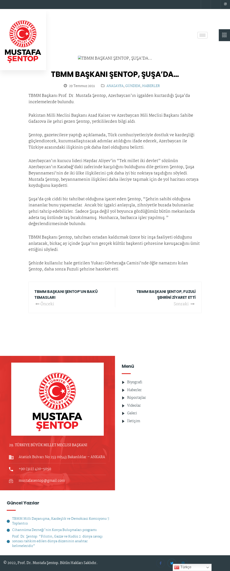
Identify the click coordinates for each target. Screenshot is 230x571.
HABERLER (151, 86)
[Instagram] (225, 4)
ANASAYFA (115, 86)
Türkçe (185, 567)
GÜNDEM (132, 86)
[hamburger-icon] (202, 35)
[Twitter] (215, 4)
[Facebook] (205, 4)
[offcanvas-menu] (224, 35)
